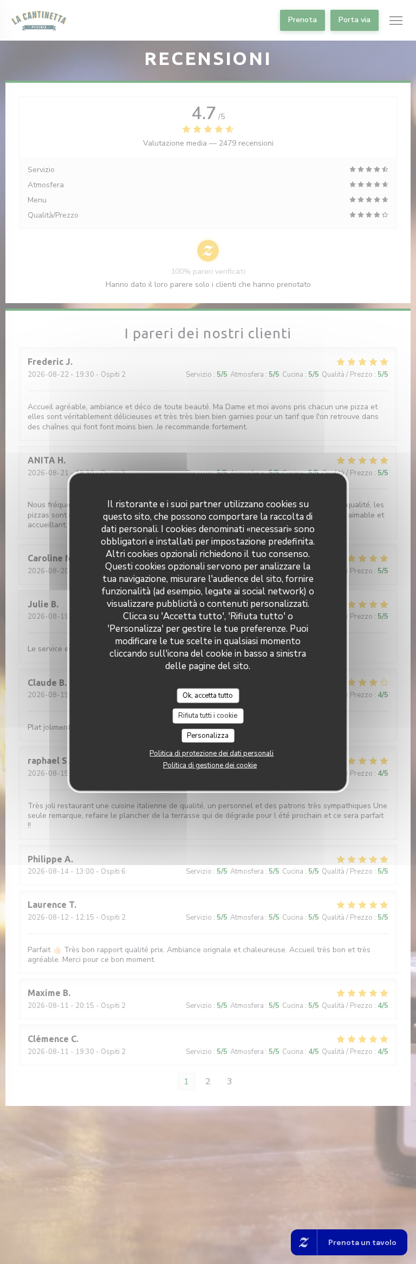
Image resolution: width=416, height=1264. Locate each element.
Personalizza (208, 735)
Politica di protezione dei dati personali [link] (212, 753)
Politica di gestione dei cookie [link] (210, 765)
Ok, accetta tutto (208, 695)
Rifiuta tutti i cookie (207, 716)
